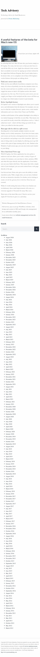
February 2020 (10, 431)
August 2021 (10, 387)
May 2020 (9, 424)
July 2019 (9, 449)
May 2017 (9, 514)
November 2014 (11, 586)
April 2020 (9, 426)
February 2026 (10, 252)
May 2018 (9, 484)
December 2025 (11, 257)
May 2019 (9, 454)
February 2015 (10, 581)
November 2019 (11, 439)
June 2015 (9, 571)
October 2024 (10, 292)
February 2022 (10, 372)
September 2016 (11, 533)
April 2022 (9, 367)
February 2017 (10, 521)
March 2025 (9, 280)
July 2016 (9, 538)
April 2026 (9, 247)
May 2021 (9, 394)
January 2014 (10, 611)
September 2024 (11, 295)
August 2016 (10, 536)
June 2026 (9, 242)
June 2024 (9, 302)
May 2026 (9, 245)
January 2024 (10, 314)
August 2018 (10, 476)
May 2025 (9, 275)
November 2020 (11, 409)
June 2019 (9, 451)
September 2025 (11, 265)
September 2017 (11, 504)
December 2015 (11, 556)
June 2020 (9, 422)
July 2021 (9, 389)
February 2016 (10, 551)
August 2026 (10, 237)
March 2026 (9, 250)
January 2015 (10, 583)
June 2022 (9, 362)
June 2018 (9, 481)
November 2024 (11, 290)
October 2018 (10, 471)
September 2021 (11, 384)
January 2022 (10, 374)
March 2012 (9, 628)
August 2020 (10, 417)
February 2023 (10, 342)
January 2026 (10, 255)
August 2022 (10, 357)
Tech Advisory (10, 10)
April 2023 (9, 337)
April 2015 (9, 576)
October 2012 (10, 623)
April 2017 (9, 516)
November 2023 (11, 319)
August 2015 (10, 566)
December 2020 (11, 407)
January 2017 (10, 523)
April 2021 (9, 397)
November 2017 (11, 499)
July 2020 (9, 419)
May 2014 (9, 601)
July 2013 (9, 616)
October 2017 (10, 501)
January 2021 (10, 404)
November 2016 (11, 528)
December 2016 (11, 526)
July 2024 (9, 300)
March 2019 (9, 459)
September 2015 (11, 563)
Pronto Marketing (13, 19)
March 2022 (9, 369)
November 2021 (11, 379)
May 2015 (9, 573)
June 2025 (9, 272)
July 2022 (9, 359)
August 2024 (10, 297)
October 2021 (10, 382)
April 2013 (9, 621)
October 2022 (10, 352)
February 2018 (10, 491)
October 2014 (10, 588)
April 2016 (9, 546)
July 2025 (9, 270)
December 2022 (11, 347)
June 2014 (9, 598)
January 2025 (10, 285)
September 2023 (11, 324)
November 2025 (11, 260)
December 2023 (11, 317)
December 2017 (11, 496)
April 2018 (9, 486)
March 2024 (9, 309)
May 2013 (9, 618)
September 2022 (11, 354)
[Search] (36, 228)
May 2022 (9, 364)
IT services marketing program (30, 646)
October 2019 (10, 441)
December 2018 (11, 466)
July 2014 (9, 596)
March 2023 (9, 339)
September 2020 (11, 414)
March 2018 (9, 489)
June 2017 (9, 511)
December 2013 (11, 613)
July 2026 (9, 240)
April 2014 (9, 603)
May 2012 (9, 626)
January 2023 (10, 344)
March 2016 (9, 548)
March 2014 (9, 606)
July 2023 (9, 329)
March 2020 (9, 429)
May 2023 (9, 334)
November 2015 (11, 558)
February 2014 (10, 608)
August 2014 (10, 593)
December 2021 (11, 377)
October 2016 (10, 531)
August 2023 (10, 327)
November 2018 (11, 469)
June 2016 (9, 541)
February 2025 (10, 282)
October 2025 (10, 262)
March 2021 (9, 399)
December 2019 (11, 436)
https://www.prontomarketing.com (9, 652)
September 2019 (11, 444)
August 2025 (10, 267)
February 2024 (10, 312)
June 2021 (9, 392)
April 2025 (9, 277)
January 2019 (10, 464)
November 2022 (11, 349)
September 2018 (11, 474)
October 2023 (10, 322)
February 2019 (10, 461)
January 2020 (10, 434)
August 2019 (10, 446)
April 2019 (9, 456)
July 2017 (9, 509)
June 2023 (9, 332)
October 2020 (10, 412)
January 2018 (10, 494)
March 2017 (9, 519)
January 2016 (10, 553)
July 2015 (9, 568)
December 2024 (11, 287)
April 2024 (9, 307)
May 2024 (9, 305)
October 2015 (10, 561)
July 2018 (9, 479)
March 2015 (9, 578)
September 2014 (11, 591)
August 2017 (10, 506)
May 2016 (9, 543)
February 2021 (10, 402)
